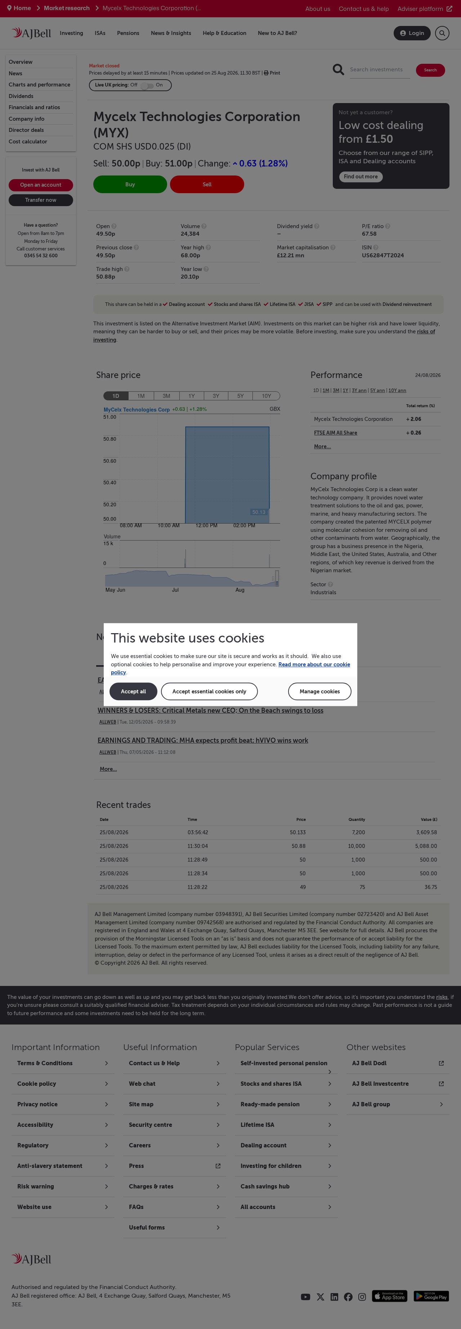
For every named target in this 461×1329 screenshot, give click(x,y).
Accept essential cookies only (209, 691)
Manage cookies (320, 691)
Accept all (133, 691)
